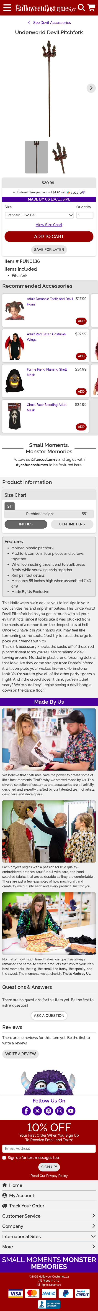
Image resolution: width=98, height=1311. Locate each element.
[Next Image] (91, 88)
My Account (21, 1195)
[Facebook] (26, 1110)
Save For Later (49, 249)
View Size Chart (49, 225)
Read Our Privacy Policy (49, 1176)
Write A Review (20, 1054)
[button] (92, 7)
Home (15, 1185)
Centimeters (72, 524)
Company (12, 1226)
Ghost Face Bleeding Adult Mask (47, 407)
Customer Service (21, 1216)
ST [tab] (9, 506)
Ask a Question (49, 1015)
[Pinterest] (48, 1110)
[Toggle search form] (81, 8)
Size (8, 207)
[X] (37, 1110)
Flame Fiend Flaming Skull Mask (47, 372)
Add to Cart (49, 236)
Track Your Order (26, 1206)
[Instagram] (59, 1110)
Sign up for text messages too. (34, 1158)
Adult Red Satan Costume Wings (46, 336)
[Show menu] (7, 7)
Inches (26, 524)
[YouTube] (70, 1110)
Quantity (83, 207)
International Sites (21, 1236)
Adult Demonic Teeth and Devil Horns (50, 301)
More (7, 1247)
